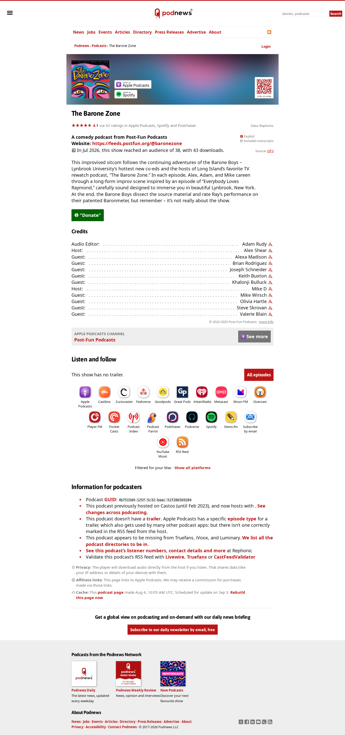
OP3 (270, 151)
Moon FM (240, 401)
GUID (110, 499)
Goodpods (163, 401)
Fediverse (143, 401)
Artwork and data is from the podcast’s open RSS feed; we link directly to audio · (194, 321)
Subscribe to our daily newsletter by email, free (172, 629)
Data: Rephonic (262, 125)
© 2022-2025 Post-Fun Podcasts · (241, 321)
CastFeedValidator (234, 557)
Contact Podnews (122, 727)
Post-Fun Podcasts (94, 340)
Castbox (104, 401)
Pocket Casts (114, 428)
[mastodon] (241, 723)
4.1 (95, 125)
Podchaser (173, 426)
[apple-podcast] (132, 87)
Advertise (196, 32)
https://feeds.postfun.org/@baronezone (137, 143)
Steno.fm (231, 426)
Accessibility (96, 727)
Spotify (211, 426)
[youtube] (259, 723)
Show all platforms (192, 467)
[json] (265, 723)
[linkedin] (253, 723)
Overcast (260, 401)
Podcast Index (134, 428)
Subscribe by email (250, 428)
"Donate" (90, 215)
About (215, 32)
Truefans (197, 557)
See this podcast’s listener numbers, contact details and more (156, 550)
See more (257, 336)
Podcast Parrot (153, 428)
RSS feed (182, 451)
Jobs (91, 32)
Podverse (192, 426)
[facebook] (247, 723)
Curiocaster (124, 401)
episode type (242, 519)
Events (105, 32)
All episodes (259, 374)
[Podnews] (157, 13)
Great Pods (182, 401)
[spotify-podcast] (125, 97)
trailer (153, 519)
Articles (122, 32)
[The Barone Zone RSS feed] (270, 32)
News (78, 32)
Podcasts (99, 45)
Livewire (174, 557)
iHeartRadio (202, 401)
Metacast (221, 401)
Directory (142, 32)
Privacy (77, 727)
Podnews (81, 45)
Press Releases (169, 32)
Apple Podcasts (85, 403)
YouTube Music (162, 453)
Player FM (94, 426)
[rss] (271, 723)
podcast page (111, 592)
